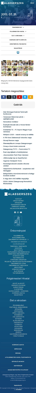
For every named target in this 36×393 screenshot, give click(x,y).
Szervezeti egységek (18, 285)
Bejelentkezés (18, 385)
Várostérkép (18, 267)
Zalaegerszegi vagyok (18, 204)
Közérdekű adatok (18, 293)
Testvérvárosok (18, 273)
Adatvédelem (18, 365)
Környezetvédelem (18, 269)
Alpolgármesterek (18, 237)
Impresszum (18, 349)
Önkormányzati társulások (18, 265)
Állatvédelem (18, 271)
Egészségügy (18, 322)
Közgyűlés (18, 248)
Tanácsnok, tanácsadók (18, 246)
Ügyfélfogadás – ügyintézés (18, 291)
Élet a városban (17, 35)
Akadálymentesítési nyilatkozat (18, 370)
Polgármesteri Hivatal (17, 31)
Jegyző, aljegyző (18, 283)
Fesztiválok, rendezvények (18, 307)
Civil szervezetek (18, 317)
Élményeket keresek (18, 206)
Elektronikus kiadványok (18, 334)
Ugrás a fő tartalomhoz (30, 0)
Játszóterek (18, 326)
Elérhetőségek (18, 287)
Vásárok (18, 332)
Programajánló (18, 305)
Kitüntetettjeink (18, 256)
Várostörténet (18, 201)
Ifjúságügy (18, 324)
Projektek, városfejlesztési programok (18, 261)
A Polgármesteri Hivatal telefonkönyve (18, 357)
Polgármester (18, 235)
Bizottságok (18, 250)
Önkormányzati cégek (18, 263)
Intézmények (18, 315)
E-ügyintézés (18, 289)
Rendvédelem (18, 330)
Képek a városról (18, 313)
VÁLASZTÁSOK (18, 48)
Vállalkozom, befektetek (18, 208)
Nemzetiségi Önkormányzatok (18, 254)
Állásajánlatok (18, 320)
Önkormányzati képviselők (17, 239)
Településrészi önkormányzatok (18, 252)
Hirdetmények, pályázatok (18, 44)
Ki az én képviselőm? (19, 244)
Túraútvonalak (18, 336)
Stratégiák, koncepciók (18, 259)
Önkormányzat (17, 27)
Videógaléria (18, 311)
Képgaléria (18, 17)
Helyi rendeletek (18, 257)
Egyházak (18, 318)
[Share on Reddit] (19, 97)
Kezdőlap (6, 17)
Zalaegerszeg (12, 3)
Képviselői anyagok (18, 361)
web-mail (18, 353)
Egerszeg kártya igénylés (18, 40)
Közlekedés (18, 328)
